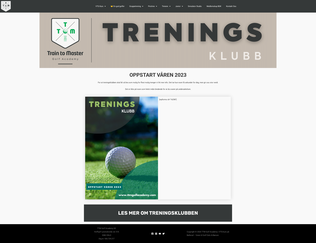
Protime (151, 6)
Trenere (165, 6)
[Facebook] (152, 234)
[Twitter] (163, 234)
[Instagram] (156, 234)
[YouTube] (160, 234)
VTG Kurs (99, 6)
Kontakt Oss (231, 6)
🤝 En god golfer (117, 6)
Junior (178, 6)
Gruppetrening (135, 6)
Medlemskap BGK (214, 6)
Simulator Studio (195, 6)
